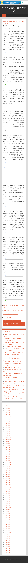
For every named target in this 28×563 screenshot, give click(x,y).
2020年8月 (7, 538)
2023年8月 (7, 468)
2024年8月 (7, 445)
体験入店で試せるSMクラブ (12, 367)
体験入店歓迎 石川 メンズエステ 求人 (14, 362)
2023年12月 (8, 461)
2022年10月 (8, 488)
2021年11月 (8, 509)
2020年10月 (8, 534)
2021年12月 (8, 507)
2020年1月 (7, 552)
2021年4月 (7, 523)
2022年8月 (7, 492)
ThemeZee (20, 559)
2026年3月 (7, 408)
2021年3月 (7, 525)
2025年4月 (7, 429)
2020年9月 (7, 536)
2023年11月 (8, 462)
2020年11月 (8, 532)
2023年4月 (7, 476)
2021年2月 (7, 527)
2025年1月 (7, 435)
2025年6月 (7, 426)
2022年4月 (7, 499)
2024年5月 (7, 451)
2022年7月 (7, 493)
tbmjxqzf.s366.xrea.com (8, 26)
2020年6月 (7, 542)
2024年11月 (8, 439)
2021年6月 (7, 519)
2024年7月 (7, 447)
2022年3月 (7, 501)
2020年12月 (8, 530)
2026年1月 (7, 412)
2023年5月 (7, 474)
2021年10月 (8, 511)
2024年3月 (7, 455)
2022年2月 (7, 503)
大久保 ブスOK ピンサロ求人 (10, 314)
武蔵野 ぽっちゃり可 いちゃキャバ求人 (13, 310)
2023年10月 (8, 464)
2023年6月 (7, 472)
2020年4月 (7, 546)
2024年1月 (7, 459)
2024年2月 (7, 457)
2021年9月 (7, 513)
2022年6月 (7, 495)
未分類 (18, 26)
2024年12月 (8, 437)
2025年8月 (7, 422)
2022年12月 (8, 484)
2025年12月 (8, 414)
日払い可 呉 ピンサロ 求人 (11, 397)
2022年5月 (7, 497)
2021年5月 (7, 521)
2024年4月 (7, 453)
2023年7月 (7, 470)
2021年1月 (7, 528)
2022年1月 (7, 505)
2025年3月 (7, 431)
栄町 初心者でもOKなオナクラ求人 (14, 399)
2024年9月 (7, 443)
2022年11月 (8, 486)
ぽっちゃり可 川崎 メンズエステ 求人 (14, 352)
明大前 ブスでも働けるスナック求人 (12, 321)
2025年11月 (8, 416)
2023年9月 (7, 466)
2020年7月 (7, 540)
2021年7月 (7, 517)
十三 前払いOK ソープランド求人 (11, 317)
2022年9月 (7, 490)
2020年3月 (7, 548)
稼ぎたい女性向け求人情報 (14, 9)
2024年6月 (7, 449)
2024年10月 (8, 441)
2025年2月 (7, 433)
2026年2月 (7, 410)
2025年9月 (7, 420)
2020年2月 (7, 550)
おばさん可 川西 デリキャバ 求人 (13, 346)
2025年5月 (7, 427)
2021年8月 (7, 515)
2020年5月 (7, 544)
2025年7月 (7, 424)
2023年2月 (7, 480)
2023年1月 (7, 482)
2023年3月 (7, 478)
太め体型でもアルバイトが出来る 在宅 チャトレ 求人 (13, 324)
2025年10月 (8, 418)
